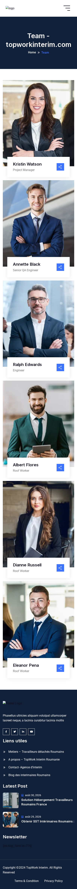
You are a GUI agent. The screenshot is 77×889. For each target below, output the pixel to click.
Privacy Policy (53, 881)
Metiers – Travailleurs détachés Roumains (36, 751)
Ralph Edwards (27, 364)
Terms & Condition (26, 881)
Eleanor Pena (26, 665)
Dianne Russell (27, 565)
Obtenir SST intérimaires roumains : (47, 821)
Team (45, 52)
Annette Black (26, 264)
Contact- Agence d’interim (25, 767)
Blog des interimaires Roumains (29, 775)
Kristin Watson (27, 164)
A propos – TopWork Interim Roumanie (34, 759)
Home (32, 52)
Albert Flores (25, 464)
